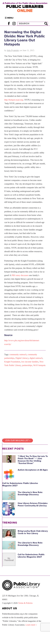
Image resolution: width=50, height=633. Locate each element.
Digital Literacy (22, 358)
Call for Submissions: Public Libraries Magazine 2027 (20, 484)
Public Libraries (24, 8)
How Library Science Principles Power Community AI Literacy (33, 504)
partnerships (27, 365)
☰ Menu (9, 18)
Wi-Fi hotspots (39, 365)
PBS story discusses (20, 275)
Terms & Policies (25, 603)
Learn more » (31, 625)
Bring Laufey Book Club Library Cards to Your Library (33, 532)
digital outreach (36, 358)
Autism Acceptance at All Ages (33, 470)
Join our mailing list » (17, 440)
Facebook (8, 23)
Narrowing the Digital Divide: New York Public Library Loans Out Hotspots (24, 38)
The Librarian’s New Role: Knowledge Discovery (30, 493)
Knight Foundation (12, 362)
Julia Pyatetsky (13, 50)
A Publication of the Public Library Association (25, 3)
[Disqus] (25, 402)
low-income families (29, 362)
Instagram (14, 23)
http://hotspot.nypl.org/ (13, 100)
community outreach (18, 354)
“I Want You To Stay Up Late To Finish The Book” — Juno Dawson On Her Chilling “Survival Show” (33, 460)
